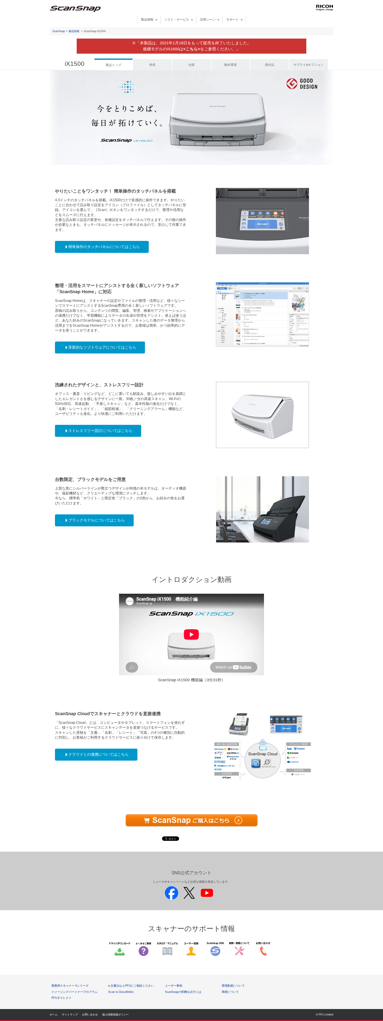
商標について (230, 992)
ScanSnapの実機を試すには (183, 992)
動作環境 (230, 64)
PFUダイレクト (61, 998)
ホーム (54, 1014)
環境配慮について (233, 985)
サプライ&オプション (308, 64)
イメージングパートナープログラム (74, 992)
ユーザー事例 (173, 985)
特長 (152, 64)
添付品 (269, 64)
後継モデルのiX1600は (171, 49)
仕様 (191, 64)
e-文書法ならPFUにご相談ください (131, 985)
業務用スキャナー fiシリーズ (69, 985)
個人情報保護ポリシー (115, 1014)
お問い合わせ (90, 1014)
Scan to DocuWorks (121, 992)
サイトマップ (70, 1014)
